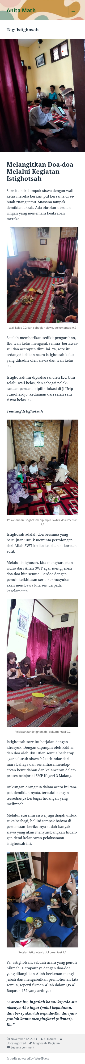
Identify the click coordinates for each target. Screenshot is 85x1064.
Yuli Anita (50, 1039)
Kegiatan (54, 1043)
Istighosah (40, 1043)
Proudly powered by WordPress (28, 1058)
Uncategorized (16, 1043)
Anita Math (21, 10)
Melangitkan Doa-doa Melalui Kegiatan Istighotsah (40, 171)
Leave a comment (22, 1047)
